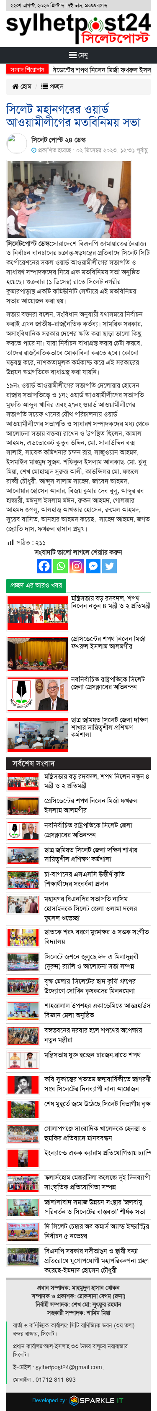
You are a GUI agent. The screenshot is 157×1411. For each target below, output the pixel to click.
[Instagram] (76, 566)
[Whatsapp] (60, 566)
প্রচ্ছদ (55, 86)
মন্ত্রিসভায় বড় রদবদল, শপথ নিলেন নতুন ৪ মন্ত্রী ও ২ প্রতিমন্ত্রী (111, 602)
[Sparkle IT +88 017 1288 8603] (97, 1400)
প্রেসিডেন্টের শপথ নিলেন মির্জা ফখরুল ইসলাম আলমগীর (108, 643)
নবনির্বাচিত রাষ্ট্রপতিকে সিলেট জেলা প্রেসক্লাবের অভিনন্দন (108, 683)
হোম (25, 86)
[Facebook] (44, 566)
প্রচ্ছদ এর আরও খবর (36, 585)
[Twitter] (109, 566)
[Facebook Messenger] (93, 566)
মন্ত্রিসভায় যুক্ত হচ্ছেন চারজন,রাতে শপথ (92, 1055)
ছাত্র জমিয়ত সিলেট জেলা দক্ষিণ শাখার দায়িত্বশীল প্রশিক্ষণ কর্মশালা (109, 727)
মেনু (82, 55)
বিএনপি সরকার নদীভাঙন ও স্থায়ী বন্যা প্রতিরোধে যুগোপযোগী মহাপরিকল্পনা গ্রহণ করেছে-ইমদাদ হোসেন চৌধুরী (96, 1261)
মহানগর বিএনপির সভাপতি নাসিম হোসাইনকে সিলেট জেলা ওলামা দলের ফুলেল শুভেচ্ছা (90, 909)
